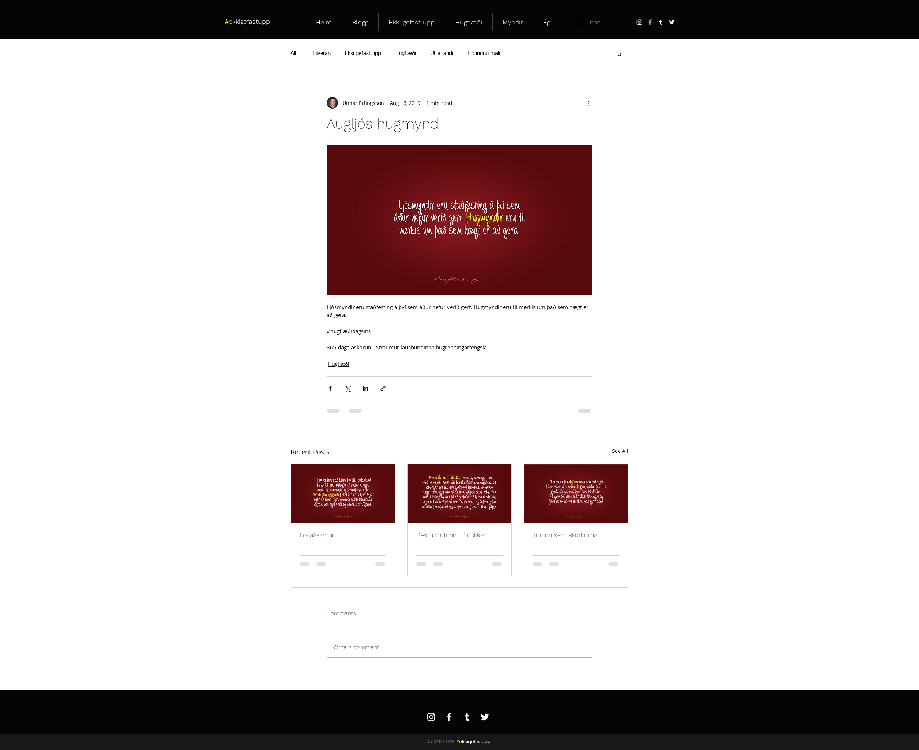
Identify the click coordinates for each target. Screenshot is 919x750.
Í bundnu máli (483, 53)
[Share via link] (382, 388)
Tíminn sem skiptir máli (567, 535)
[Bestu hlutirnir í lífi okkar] (460, 493)
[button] (619, 53)
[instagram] (639, 22)
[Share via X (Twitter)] (347, 388)
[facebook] (650, 22)
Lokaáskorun (318, 535)
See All (620, 450)
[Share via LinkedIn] (365, 388)
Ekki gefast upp (363, 53)
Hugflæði (405, 53)
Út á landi (441, 53)
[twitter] (671, 22)
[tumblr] (660, 22)
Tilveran (321, 53)
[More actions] (588, 102)
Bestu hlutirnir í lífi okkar (451, 535)
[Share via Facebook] (330, 388)
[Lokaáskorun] (343, 493)
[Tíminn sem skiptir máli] (576, 493)
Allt (294, 53)
